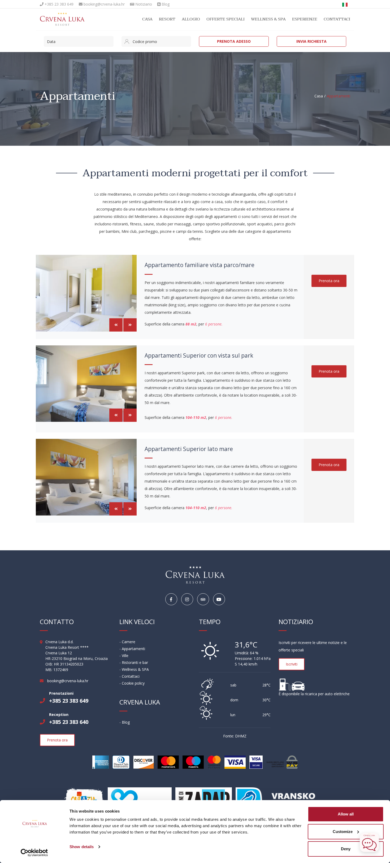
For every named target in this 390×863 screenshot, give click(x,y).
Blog (165, 4)
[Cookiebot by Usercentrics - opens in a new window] (34, 853)
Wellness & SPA (268, 19)
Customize (343, 831)
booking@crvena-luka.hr (104, 4)
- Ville (123, 655)
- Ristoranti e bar (133, 662)
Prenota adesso (234, 41)
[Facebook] (171, 600)
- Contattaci (129, 676)
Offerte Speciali (225, 19)
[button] (116, 325)
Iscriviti (291, 664)
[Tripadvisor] (203, 600)
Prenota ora (329, 280)
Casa (147, 19)
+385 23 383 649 (58, 4)
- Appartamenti (132, 648)
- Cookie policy (132, 683)
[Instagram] (187, 600)
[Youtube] (219, 600)
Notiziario (143, 4)
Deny (345, 849)
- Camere (127, 641)
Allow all (346, 814)
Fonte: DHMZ (234, 736)
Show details (82, 846)
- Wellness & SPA (134, 669)
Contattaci (337, 19)
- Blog (124, 722)
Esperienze (304, 19)
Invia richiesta (311, 41)
